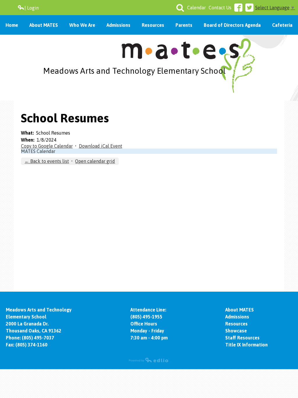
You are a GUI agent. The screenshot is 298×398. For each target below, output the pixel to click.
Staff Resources (242, 337)
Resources (236, 323)
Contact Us (220, 7)
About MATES (239, 309)
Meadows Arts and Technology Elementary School (134, 70)
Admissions (237, 316)
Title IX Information (246, 344)
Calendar (196, 7)
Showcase (236, 330)
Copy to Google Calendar (47, 146)
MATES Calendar (38, 151)
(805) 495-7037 (38, 337)
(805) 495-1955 (146, 316)
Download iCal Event (100, 146)
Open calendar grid (95, 161)
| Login (31, 7)
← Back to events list (46, 161)
